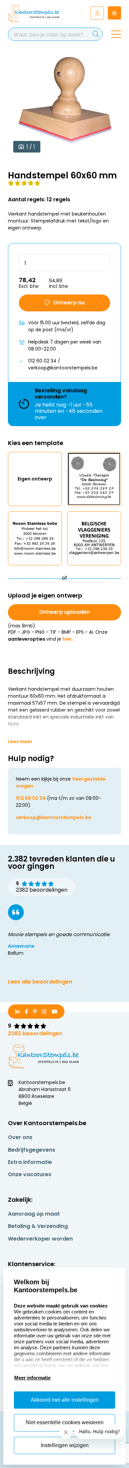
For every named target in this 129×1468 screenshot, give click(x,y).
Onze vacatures (29, 1174)
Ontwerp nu (69, 302)
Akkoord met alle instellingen (65, 1400)
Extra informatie (30, 1162)
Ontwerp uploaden (64, 612)
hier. (68, 639)
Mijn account (97, 13)
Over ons (20, 1137)
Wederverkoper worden (40, 1239)
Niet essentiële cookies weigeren (65, 1422)
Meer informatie (32, 1377)
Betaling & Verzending (38, 1226)
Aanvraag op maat (34, 1214)
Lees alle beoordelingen (40, 982)
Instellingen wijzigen (65, 1445)
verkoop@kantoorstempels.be (53, 817)
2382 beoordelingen (35, 1033)
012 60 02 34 (31, 798)
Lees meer (20, 741)
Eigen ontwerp (35, 479)
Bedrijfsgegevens (31, 1150)
